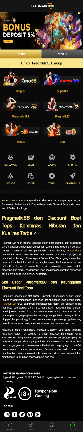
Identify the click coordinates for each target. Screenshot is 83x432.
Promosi (51, 429)
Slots (31, 164)
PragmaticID (62, 116)
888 (62, 142)
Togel (51, 183)
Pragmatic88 (74, 250)
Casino (52, 164)
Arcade (10, 183)
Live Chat (73, 429)
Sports (72, 164)
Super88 (62, 91)
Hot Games (10, 164)
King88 (20, 91)
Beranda (10, 429)
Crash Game (72, 183)
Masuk (62, 54)
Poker (31, 183)
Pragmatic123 (20, 116)
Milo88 (21, 142)
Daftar (21, 54)
